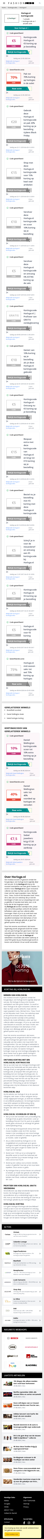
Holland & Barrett (10, 1513)
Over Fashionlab (29, 1500)
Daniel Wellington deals (15, 714)
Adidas (6, 1500)
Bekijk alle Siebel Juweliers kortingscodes (14, 863)
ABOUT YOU (8, 1510)
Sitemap (26, 1504)
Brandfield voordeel (14, 710)
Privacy (26, 1507)
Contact (7, 1522)
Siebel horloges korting (15, 718)
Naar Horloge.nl (21, 28)
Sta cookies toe (12, 1534)
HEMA (6, 1507)
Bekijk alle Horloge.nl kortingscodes (12, 62)
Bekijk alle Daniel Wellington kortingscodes (15, 774)
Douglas (7, 1504)
